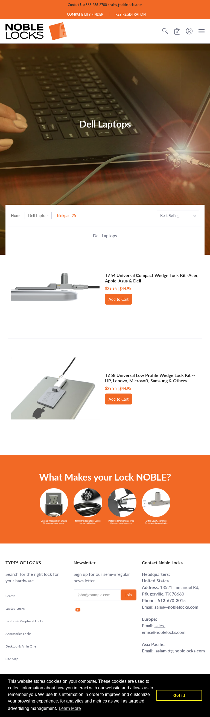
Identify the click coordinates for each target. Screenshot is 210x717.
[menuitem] (165, 31)
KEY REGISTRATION (130, 14)
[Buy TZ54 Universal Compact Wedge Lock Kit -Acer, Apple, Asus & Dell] (55, 288)
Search (10, 596)
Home (16, 215)
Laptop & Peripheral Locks (24, 621)
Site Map (11, 659)
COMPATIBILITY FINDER (85, 14)
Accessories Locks (18, 634)
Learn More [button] (70, 708)
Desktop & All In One (20, 646)
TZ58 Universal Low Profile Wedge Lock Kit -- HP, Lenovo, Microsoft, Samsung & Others (150, 377)
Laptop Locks (15, 608)
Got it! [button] (179, 695)
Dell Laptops (38, 215)
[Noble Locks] (36, 31)
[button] (165, 31)
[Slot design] (54, 506)
